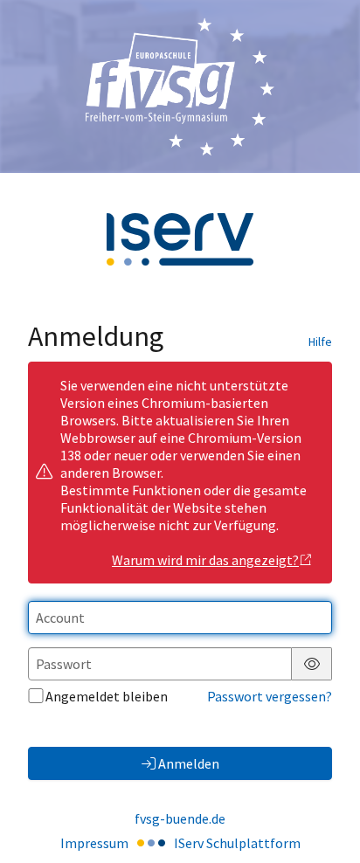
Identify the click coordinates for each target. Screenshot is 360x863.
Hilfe (320, 341)
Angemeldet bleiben (106, 696)
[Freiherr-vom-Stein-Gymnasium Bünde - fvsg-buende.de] (180, 86)
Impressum (94, 843)
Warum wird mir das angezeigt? (205, 560)
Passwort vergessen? (269, 696)
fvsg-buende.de (180, 818)
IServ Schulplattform (237, 843)
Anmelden (188, 763)
